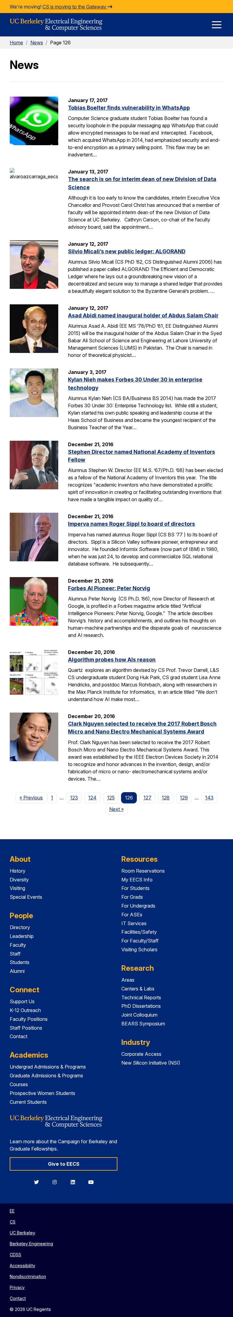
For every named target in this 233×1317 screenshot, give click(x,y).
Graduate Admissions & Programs (46, 1075)
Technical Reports (141, 997)
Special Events (26, 897)
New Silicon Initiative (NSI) (150, 1063)
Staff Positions (26, 1028)
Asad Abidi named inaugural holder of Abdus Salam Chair (143, 315)
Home (16, 42)
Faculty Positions (29, 1019)
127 (147, 798)
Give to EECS (63, 1164)
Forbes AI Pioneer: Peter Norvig (109, 588)
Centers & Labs (137, 989)
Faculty (18, 945)
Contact (18, 1036)
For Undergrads (138, 906)
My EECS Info (137, 880)
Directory (20, 927)
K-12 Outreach (25, 1010)
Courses (19, 1084)
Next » (118, 809)
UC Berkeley (22, 1232)
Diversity (19, 880)
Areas (127, 980)
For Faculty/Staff (140, 941)
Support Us (22, 1001)
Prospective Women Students (42, 1093)
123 (74, 798)
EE (12, 1210)
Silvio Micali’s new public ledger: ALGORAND (126, 251)
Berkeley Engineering (31, 1243)
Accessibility (22, 1265)
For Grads (132, 897)
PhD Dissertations (141, 1006)
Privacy (17, 1287)
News (36, 42)
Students (19, 962)
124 (92, 798)
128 (166, 798)
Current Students (28, 1102)
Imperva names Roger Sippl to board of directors (131, 524)
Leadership (22, 936)
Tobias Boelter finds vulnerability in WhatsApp (129, 107)
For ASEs (131, 915)
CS (12, 1221)
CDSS (15, 1254)
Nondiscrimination (28, 1276)
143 (209, 798)
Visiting (17, 888)
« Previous (33, 797)
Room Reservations (143, 871)
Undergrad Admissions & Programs (48, 1067)
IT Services (134, 923)
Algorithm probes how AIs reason (112, 659)
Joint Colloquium (139, 1015)
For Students (135, 888)
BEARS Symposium (143, 1024)
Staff (15, 954)
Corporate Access (141, 1054)
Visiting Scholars (139, 949)
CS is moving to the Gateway (74, 7)
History (17, 871)
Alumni (17, 971)
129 (184, 798)
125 (111, 798)
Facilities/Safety (139, 932)
